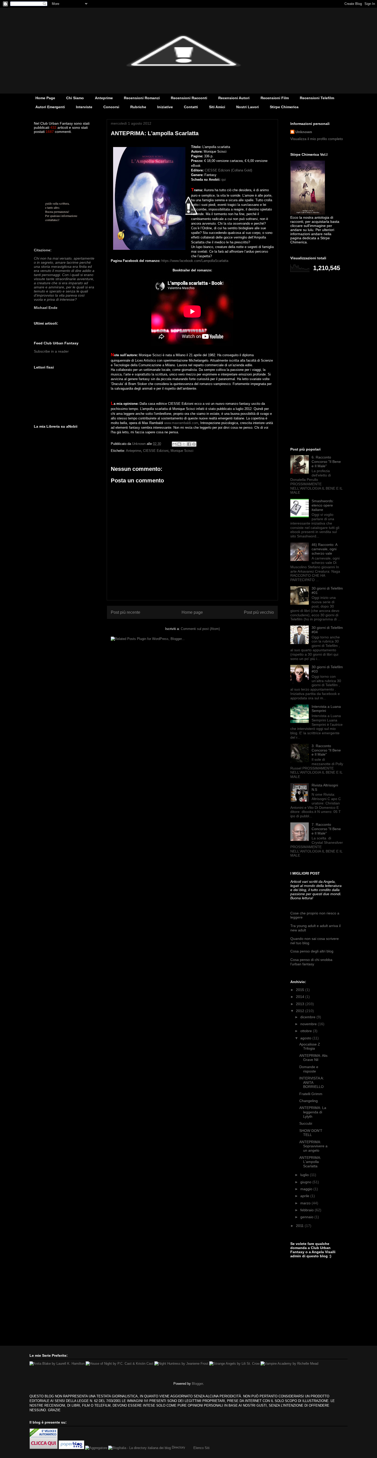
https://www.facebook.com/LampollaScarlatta (194, 261)
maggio (306, 1189)
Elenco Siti (201, 1448)
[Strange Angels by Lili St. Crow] (234, 1363)
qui (223, 179)
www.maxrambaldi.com (181, 423)
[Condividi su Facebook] (189, 444)
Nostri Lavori (247, 107)
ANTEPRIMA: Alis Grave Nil (313, 1057)
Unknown (303, 132)
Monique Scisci (182, 451)
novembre (309, 1024)
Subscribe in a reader (51, 351)
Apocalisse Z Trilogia (309, 1046)
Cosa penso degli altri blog (311, 951)
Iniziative (165, 107)
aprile (305, 1196)
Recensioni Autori (234, 98)
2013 (300, 1004)
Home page (192, 612)
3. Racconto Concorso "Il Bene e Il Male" (326, 750)
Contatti (191, 107)
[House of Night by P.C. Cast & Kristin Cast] (119, 1363)
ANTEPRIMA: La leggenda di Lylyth (312, 1112)
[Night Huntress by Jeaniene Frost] (181, 1363)
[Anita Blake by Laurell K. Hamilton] (57, 1363)
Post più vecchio (259, 612)
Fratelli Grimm (310, 1094)
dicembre (308, 1017)
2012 (300, 1011)
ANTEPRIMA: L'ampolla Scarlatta (310, 1162)
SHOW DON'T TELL (310, 1133)
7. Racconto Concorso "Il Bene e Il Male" (326, 828)
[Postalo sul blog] (179, 444)
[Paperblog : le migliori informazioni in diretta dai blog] (72, 1448)
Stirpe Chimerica (284, 107)
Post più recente (125, 612)
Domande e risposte (308, 1069)
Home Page (45, 98)
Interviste (84, 107)
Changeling (308, 1101)
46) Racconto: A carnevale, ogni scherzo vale (324, 549)
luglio (305, 1175)
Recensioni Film (275, 98)
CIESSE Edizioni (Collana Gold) (228, 170)
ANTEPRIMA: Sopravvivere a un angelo (313, 1146)
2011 (300, 1226)
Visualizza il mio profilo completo (316, 139)
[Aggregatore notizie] (96, 1448)
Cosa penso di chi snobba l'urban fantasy (311, 962)
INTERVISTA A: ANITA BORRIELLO (311, 1082)
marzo (306, 1203)
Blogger (197, 1384)
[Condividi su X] (184, 444)
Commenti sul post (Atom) (200, 629)
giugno (306, 1182)
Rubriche (138, 107)
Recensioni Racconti (189, 98)
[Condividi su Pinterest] (193, 444)
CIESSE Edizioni (155, 451)
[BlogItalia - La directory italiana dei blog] (139, 1448)
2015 (300, 990)
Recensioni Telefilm (317, 98)
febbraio (307, 1210)
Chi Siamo (75, 98)
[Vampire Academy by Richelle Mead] (289, 1363)
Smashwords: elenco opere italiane (323, 505)
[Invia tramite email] (174, 444)
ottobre (306, 1031)
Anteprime (104, 98)
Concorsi (111, 107)
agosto (306, 1038)
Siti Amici (217, 107)
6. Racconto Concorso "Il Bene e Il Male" (326, 461)
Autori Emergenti (50, 107)
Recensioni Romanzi (142, 98)
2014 (300, 997)
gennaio (307, 1217)
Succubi (305, 1123)
